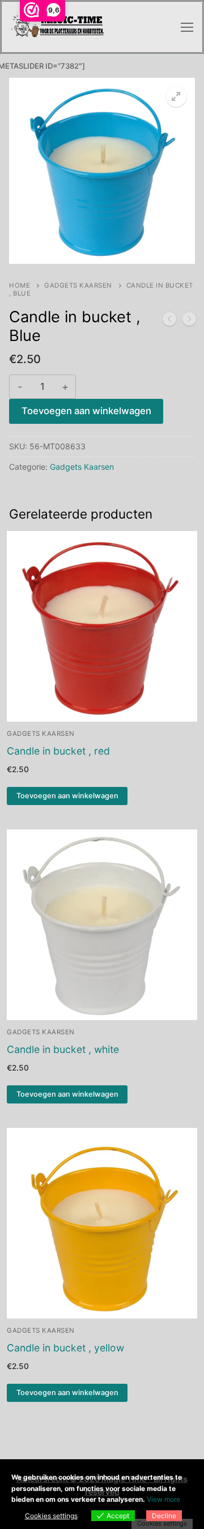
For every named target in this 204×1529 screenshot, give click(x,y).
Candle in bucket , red (58, 751)
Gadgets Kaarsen (78, 285)
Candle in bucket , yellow (65, 1348)
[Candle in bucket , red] (189, 321)
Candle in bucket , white (63, 1049)
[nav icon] (187, 27)
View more (163, 1499)
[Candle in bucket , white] (169, 321)
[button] (176, 96)
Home (19, 285)
